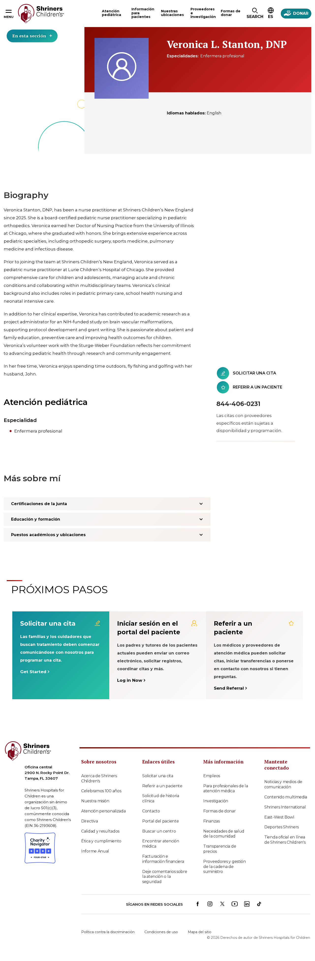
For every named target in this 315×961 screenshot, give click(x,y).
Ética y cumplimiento (101, 841)
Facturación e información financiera (163, 859)
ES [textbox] (270, 16)
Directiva (89, 821)
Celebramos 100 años (101, 791)
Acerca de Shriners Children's (99, 778)
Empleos (211, 776)
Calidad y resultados (100, 831)
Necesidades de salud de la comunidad (223, 834)
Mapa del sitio (199, 932)
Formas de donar (219, 811)
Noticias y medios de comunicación (283, 784)
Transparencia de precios (219, 849)
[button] (254, 13)
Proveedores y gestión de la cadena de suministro (224, 866)
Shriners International (285, 807)
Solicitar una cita (157, 776)
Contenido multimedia (285, 797)
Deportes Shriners (281, 827)
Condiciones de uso (161, 932)
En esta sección (29, 36)
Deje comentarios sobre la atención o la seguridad (164, 876)
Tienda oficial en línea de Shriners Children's (284, 840)
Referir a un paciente (162, 786)
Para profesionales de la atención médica (225, 788)
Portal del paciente (160, 821)
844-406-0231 (238, 403)
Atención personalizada (103, 811)
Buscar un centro (159, 831)
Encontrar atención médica (160, 844)
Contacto (151, 811)
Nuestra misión (95, 801)
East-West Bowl (279, 817)
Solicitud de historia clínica (160, 798)
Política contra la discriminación (108, 932)
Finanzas (211, 821)
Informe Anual (95, 851)
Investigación (215, 801)
